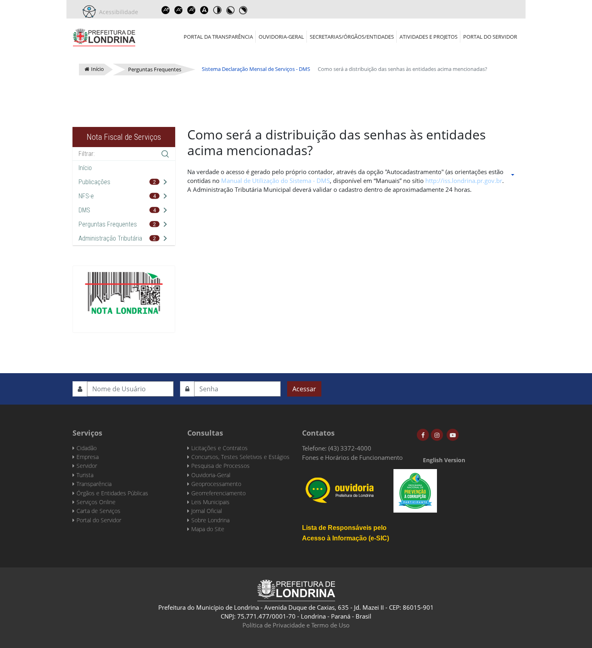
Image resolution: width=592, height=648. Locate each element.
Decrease (178, 10)
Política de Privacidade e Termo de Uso (296, 625)
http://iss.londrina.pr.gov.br (463, 181)
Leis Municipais (210, 502)
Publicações (94, 182)
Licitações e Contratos (219, 448)
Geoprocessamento (216, 484)
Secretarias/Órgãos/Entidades (352, 36)
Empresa (88, 457)
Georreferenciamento (218, 493)
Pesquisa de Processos (220, 465)
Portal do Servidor (490, 36)
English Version (444, 460)
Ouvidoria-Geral (281, 36)
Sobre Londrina (210, 520)
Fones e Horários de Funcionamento (352, 457)
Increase (165, 10)
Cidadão (87, 448)
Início (85, 168)
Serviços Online (96, 502)
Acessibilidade (117, 12)
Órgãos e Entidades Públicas (112, 493)
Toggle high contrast (217, 10)
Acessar (304, 388)
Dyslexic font (204, 10)
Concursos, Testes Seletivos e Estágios (240, 457)
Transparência (94, 484)
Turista (85, 475)
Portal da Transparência (218, 36)
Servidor (87, 465)
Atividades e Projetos (428, 36)
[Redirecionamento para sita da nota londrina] (124, 293)
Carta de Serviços (98, 511)
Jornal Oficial (206, 511)
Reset (191, 10)
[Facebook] (423, 435)
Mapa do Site (207, 529)
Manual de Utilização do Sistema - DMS (275, 181)
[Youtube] (453, 435)
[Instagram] (437, 435)
